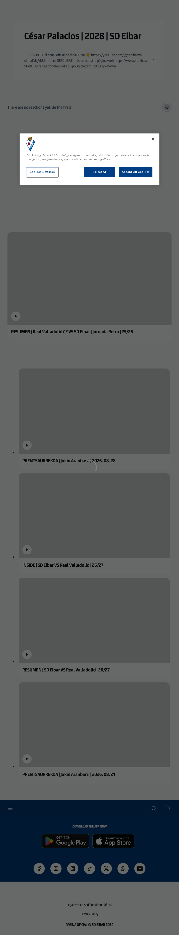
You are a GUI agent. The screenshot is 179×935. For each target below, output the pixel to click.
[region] (89, 159)
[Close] (153, 139)
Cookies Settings (42, 172)
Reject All (100, 172)
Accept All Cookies (136, 172)
